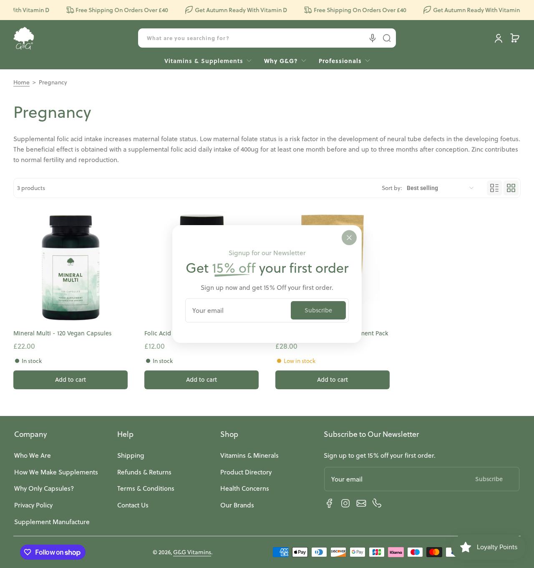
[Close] (349, 237)
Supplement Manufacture (52, 521)
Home (21, 82)
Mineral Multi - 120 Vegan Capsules (62, 333)
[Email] (361, 503)
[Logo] (23, 38)
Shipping (130, 455)
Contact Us (133, 505)
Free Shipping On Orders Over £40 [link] (117, 10)
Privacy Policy (33, 505)
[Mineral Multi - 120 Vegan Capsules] (70, 268)
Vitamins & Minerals (249, 455)
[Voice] (372, 38)
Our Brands (237, 505)
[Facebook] (330, 503)
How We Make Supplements (56, 472)
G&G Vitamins (192, 552)
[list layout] (494, 187)
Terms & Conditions (145, 488)
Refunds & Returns (144, 472)
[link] (341, 60)
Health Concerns (244, 488)
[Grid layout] (511, 187)
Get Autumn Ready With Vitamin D (237, 10)
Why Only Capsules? (44, 488)
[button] (515, 38)
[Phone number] (377, 503)
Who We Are (32, 455)
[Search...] (386, 38)
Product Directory (246, 472)
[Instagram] (345, 503)
